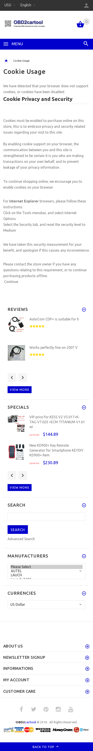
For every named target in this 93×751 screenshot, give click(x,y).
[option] (46, 330)
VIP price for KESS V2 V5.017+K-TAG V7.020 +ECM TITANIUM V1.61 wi (57, 422)
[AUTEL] (46, 571)
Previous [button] (12, 377)
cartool (26, 722)
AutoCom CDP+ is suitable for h (54, 319)
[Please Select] (46, 567)
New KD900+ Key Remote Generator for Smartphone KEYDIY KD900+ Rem (56, 450)
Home (6, 61)
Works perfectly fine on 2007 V (53, 347)
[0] (80, 27)
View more (19, 389)
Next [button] (22, 377)
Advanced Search (21, 539)
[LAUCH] (46, 575)
